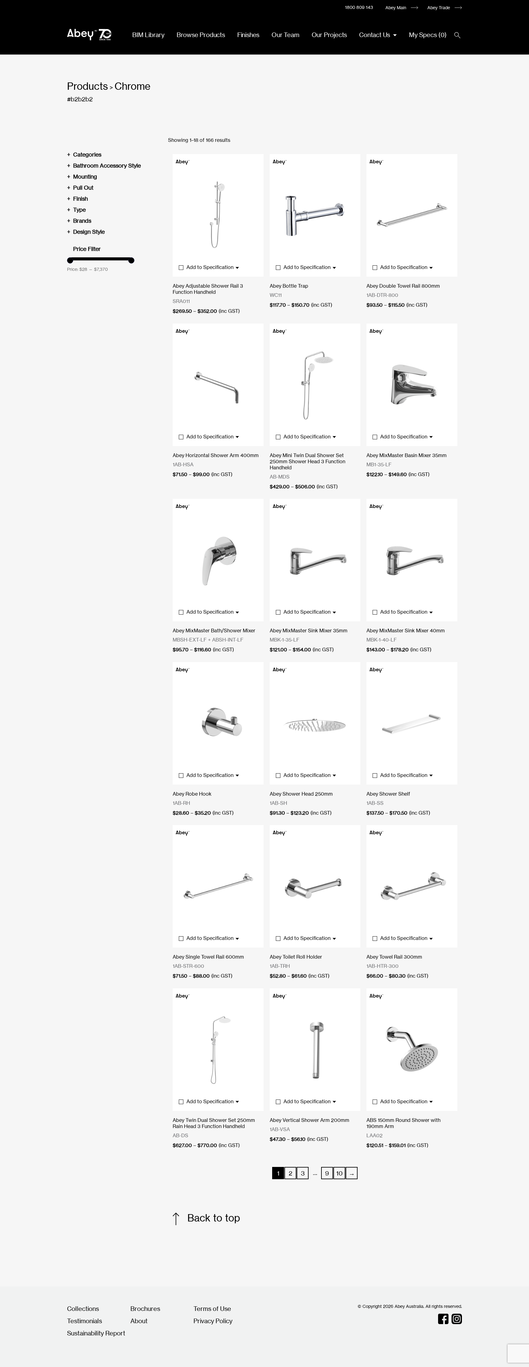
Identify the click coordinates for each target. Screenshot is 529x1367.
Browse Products (201, 35)
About (139, 1321)
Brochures (145, 1308)
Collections (83, 1308)
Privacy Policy (212, 1321)
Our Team (285, 35)
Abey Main (395, 7)
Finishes (248, 35)
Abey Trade (438, 7)
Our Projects (329, 35)
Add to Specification (210, 267)
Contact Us (375, 35)
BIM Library (148, 35)
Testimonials (84, 1321)
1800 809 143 (359, 7)
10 (339, 1173)
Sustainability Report (96, 1333)
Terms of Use (212, 1308)
